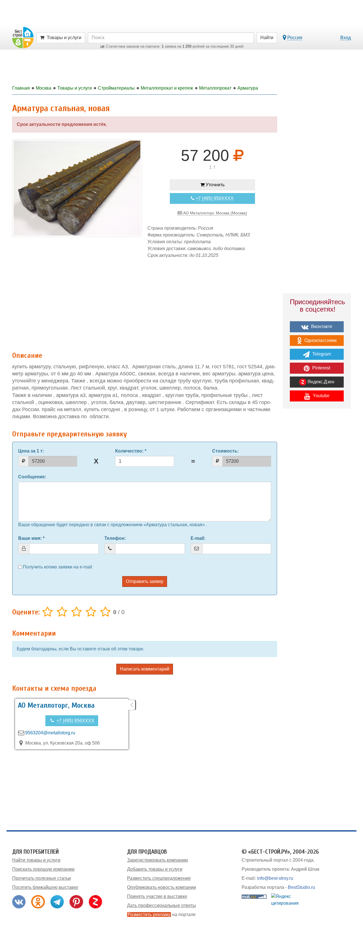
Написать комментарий (144, 669)
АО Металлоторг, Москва (56, 705)
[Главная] (22, 37)
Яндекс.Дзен (320, 381)
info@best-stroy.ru (275, 878)
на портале (162, 914)
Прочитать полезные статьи (41, 878)
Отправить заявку (144, 581)
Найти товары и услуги (36, 860)
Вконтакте (321, 326)
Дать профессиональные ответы (161, 905)
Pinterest (320, 367)
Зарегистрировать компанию (157, 860)
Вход (345, 37)
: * (130, 451)
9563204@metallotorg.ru (50, 732)
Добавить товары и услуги (154, 869)
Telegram (321, 354)
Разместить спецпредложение (159, 878)
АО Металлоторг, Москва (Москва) (214, 213)
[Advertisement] (144, 302)
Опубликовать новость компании (161, 887)
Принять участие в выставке (157, 896)
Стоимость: (225, 451)
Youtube (321, 395)
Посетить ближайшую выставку (45, 887)
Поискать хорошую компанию (43, 869)
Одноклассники (320, 340)
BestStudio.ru (301, 887)
